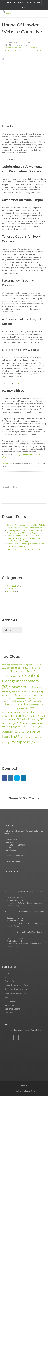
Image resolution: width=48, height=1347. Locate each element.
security (16, 712)
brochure (7, 671)
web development (30, 726)
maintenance (22, 698)
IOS (27, 695)
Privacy (24, 1085)
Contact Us (9, 1005)
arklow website (34, 665)
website (8, 731)
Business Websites (12, 981)
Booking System (32, 668)
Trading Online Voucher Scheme (18, 985)
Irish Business (35, 695)
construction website (13, 676)
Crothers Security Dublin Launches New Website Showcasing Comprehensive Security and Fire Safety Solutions (26, 538)
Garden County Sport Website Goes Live (23, 549)
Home (7, 973)
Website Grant (20, 732)
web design (11, 723)
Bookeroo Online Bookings (16, 989)
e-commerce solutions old (15, 993)
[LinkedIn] (23, 778)
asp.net (6, 668)
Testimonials (10, 1001)
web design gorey (9, 727)
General (10, 589)
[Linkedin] (21, 1037)
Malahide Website (36, 698)
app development (19, 664)
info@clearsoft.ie (13, 861)
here (16, 159)
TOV (25, 716)
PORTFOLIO (18, 2)
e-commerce (33, 47)
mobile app (8, 701)
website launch (26, 50)
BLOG (9, 2)
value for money (33, 719)
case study (20, 670)
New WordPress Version (27, 701)
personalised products (10, 50)
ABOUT (28, 2)
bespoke (17, 667)
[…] (19, 905)
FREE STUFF (24, 7)
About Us (8, 977)
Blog (6, 997)
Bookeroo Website (12, 1009)
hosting (20, 695)
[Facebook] (4, 778)
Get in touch (7, 463)
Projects (7, 45)
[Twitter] (17, 778)
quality (27, 708)
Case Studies (12, 586)
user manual (11, 719)
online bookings (13, 704)
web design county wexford (33, 723)
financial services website (21, 692)
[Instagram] (10, 778)
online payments (34, 704)
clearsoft (32, 671)
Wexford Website (28, 738)
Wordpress (37, 50)
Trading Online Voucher (36, 716)
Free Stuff (8, 1013)
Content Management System (15, 47)
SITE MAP (37, 2)
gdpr (33, 692)
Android (6, 665)
